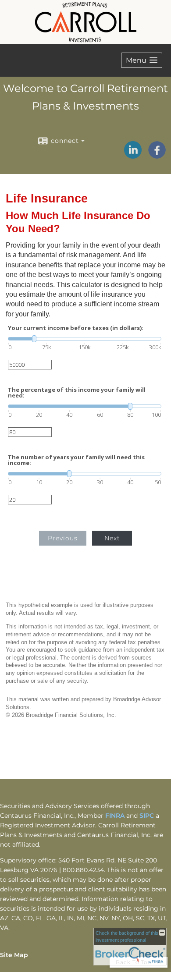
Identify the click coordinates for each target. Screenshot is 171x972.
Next (112, 538)
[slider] (84, 339)
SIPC (147, 815)
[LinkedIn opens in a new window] (133, 155)
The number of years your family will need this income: (76, 460)
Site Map (14, 955)
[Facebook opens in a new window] (157, 155)
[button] (141, 60)
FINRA (115, 815)
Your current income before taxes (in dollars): (75, 328)
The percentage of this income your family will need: (77, 392)
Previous (63, 538)
